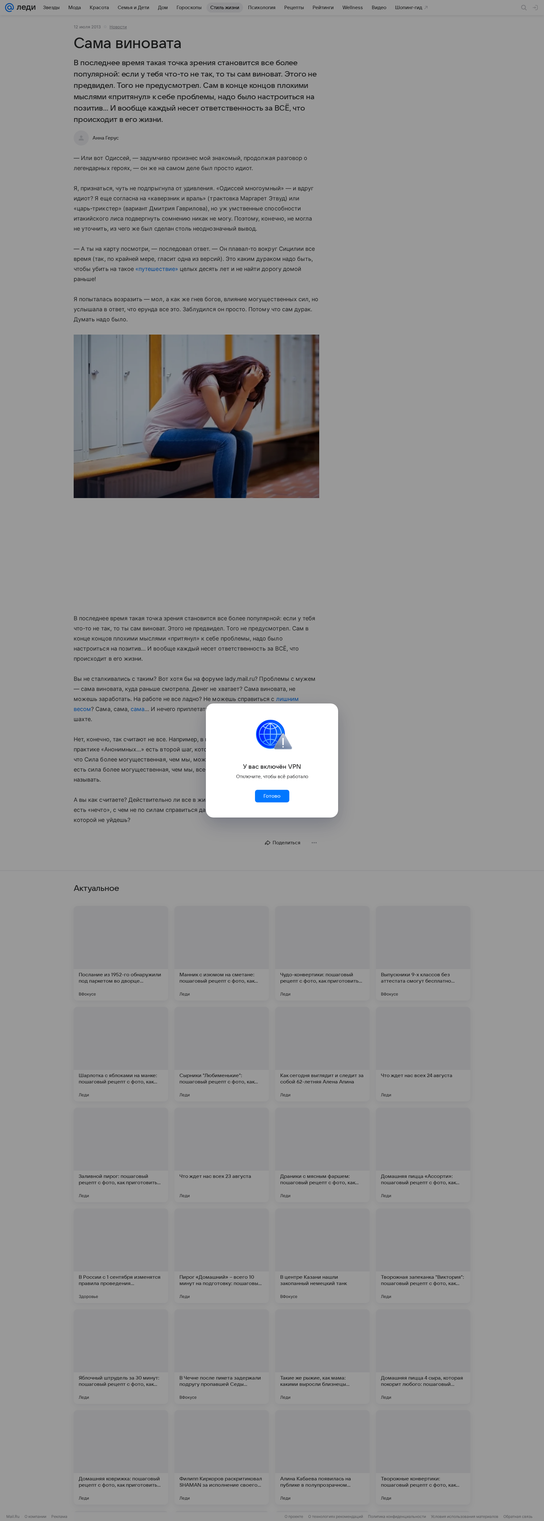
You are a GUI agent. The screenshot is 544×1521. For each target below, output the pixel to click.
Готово (272, 796)
